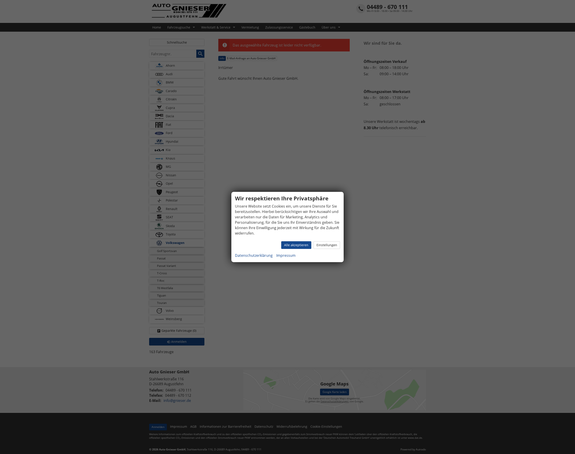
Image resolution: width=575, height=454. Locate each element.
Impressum (286, 255)
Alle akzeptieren (296, 245)
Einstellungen (326, 245)
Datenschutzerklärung (254, 255)
